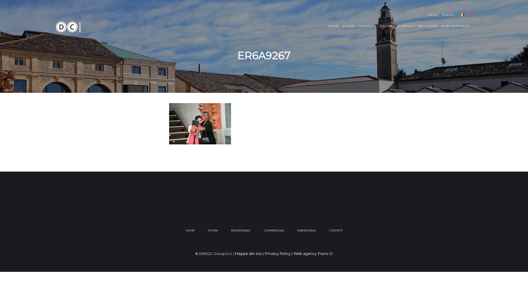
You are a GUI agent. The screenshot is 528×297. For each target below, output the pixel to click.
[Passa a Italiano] (462, 15)
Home (334, 26)
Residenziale (240, 230)
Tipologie (367, 26)
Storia (348, 26)
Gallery (387, 26)
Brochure (428, 26)
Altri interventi (455, 26)
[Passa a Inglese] (470, 15)
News (433, 14)
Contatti (406, 26)
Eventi (448, 14)
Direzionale (306, 230)
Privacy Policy (278, 253)
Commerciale (274, 230)
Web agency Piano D (313, 253)
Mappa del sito (248, 253)
